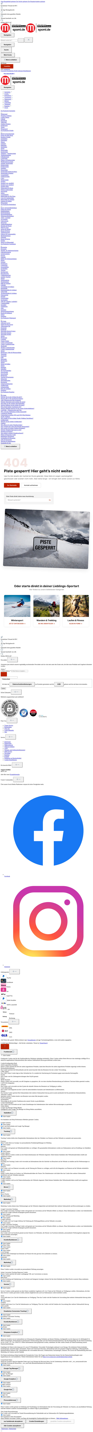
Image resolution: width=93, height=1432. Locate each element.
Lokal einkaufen (9, 730)
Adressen (20, 71)
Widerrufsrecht (8, 745)
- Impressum (4, 1429)
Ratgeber (7, 755)
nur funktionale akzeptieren (13, 1421)
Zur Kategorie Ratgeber (7, 392)
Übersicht (4, 71)
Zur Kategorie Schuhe (7, 130)
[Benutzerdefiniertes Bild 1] (24, 717)
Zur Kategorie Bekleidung (8, 204)
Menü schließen (11, 60)
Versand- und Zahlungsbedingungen (14, 750)
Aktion (3, 669)
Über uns (7, 728)
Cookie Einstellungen (36, 1421)
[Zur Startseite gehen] (13, 32)
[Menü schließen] (1, 132)
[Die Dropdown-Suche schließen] (28, 40)
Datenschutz (7, 743)
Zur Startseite (12, 485)
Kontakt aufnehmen (31, 485)
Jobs (5, 732)
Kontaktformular (14, 774)
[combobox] (9, 40)
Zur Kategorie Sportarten (8, 111)
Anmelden (7, 66)
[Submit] (4, 674)
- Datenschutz (12, 1429)
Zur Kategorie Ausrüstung (8, 244)
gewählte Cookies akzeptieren (60, 1421)
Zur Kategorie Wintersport (8, 318)
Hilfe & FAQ (8, 751)
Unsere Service (8, 725)
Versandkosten (31, 1040)
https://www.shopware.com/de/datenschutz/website (57, 1357)
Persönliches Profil (12, 71)
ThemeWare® (44, 1043)
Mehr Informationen (62, 1418)
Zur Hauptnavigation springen (36, 1)
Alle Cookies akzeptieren (12, 1426)
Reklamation (8, 727)
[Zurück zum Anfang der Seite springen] (5, 1046)
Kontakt (6, 756)
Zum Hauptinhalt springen (8, 1)
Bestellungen (27, 71)
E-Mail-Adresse (6, 671)
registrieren (7, 69)
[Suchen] (21, 40)
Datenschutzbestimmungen (22, 684)
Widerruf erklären (9, 746)
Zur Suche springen (22, 1)
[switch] (1, 1055)
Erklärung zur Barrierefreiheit (12, 758)
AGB (59, 684)
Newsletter (7, 753)
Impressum (7, 742)
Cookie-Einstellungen (10, 760)
